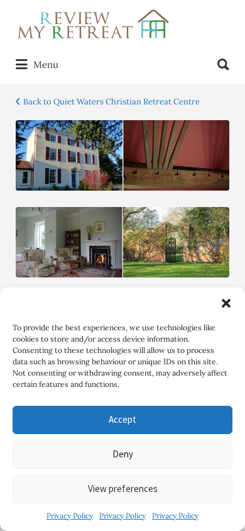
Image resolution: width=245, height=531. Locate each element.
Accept (122, 419)
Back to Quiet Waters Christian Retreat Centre (111, 101)
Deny (122, 454)
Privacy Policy (69, 515)
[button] (226, 303)
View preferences (123, 489)
